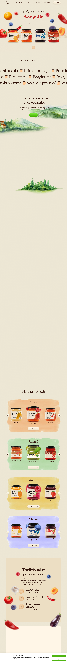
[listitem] (16, 416)
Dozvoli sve (59, 655)
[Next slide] (59, 415)
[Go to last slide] (7, 415)
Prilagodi (58, 659)
